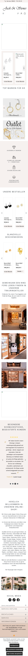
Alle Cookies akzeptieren (14, 653)
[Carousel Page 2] (12, 483)
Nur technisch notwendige (14, 649)
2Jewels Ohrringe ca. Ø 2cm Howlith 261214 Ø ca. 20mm (8, 74)
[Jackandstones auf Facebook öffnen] (18, 599)
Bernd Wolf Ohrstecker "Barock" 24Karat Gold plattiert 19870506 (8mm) (8, 264)
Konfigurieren (14, 645)
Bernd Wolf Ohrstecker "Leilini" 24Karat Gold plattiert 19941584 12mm (20, 218)
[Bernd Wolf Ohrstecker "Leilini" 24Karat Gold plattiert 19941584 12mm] (20, 205)
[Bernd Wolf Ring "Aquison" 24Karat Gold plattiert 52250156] (20, 251)
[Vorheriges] (4, 68)
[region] (14, 68)
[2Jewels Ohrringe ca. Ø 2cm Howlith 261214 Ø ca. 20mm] (8, 60)
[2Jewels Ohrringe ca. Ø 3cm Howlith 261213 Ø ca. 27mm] (8, 205)
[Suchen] (18, 13)
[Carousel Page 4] (17, 483)
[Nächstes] (24, 68)
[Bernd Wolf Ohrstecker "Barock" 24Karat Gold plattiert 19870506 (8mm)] (8, 251)
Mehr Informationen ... (14, 642)
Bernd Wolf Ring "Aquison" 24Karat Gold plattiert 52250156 (20, 264)
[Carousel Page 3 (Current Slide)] (15, 483)
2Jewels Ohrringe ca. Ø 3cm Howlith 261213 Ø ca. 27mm (7, 218)
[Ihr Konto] (21, 13)
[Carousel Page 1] (10, 483)
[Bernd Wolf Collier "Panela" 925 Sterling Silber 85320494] (20, 60)
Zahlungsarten (8, 605)
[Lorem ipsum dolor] (14, 107)
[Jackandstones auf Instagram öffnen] (9, 599)
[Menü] (3, 13)
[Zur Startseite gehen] (14, 8)
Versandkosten (13, 627)
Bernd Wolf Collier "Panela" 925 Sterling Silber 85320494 (20, 74)
